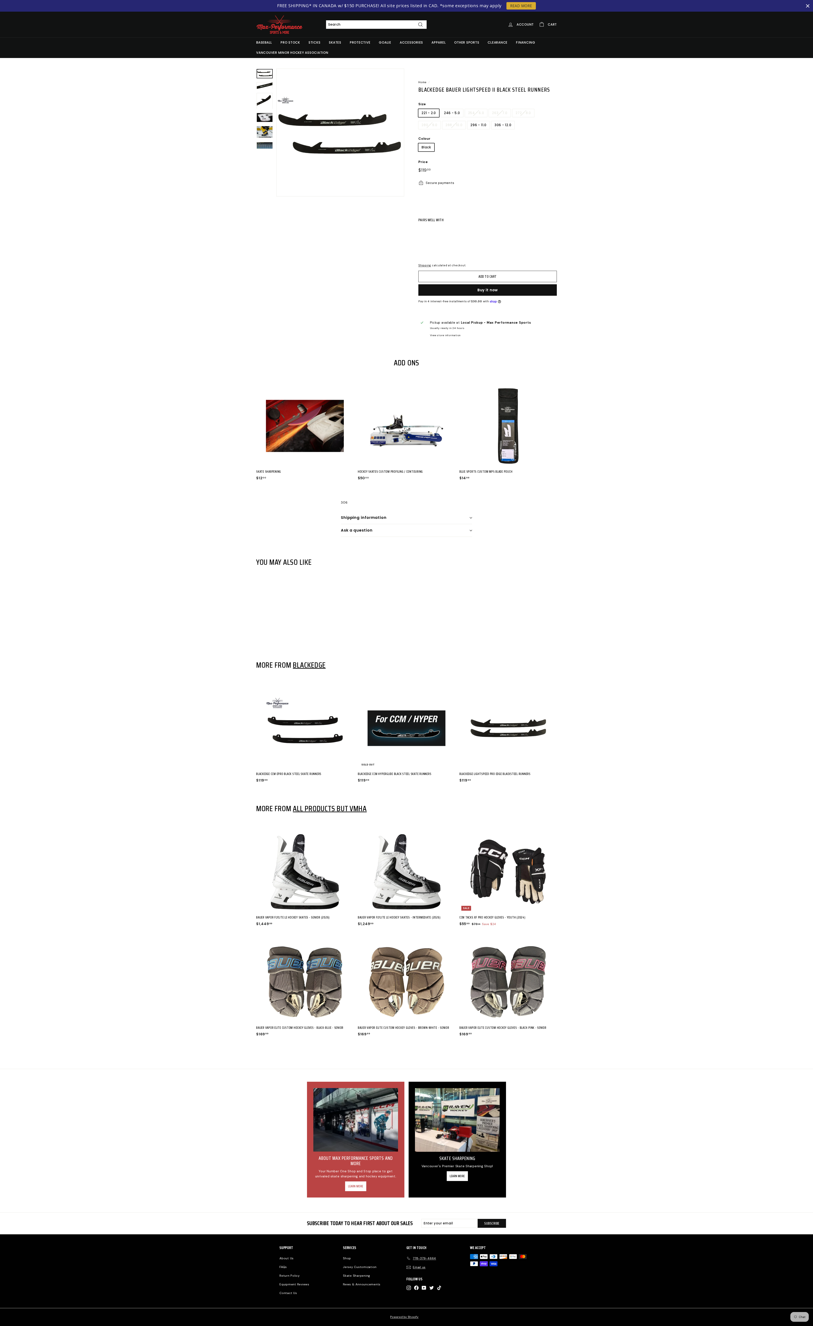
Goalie (385, 42)
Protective (360, 42)
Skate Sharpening (356, 1276)
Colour (424, 138)
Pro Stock (290, 42)
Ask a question (357, 530)
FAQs (283, 1267)
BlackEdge (309, 665)
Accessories (411, 42)
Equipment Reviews (294, 1284)
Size (422, 104)
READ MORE (521, 5)
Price (423, 162)
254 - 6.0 (476, 113)
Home (422, 82)
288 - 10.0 (454, 125)
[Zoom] (340, 132)
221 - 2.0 (429, 113)
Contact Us (288, 1293)
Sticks (314, 42)
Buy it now (487, 290)
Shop (347, 1258)
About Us (286, 1258)
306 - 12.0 (503, 125)
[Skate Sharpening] (457, 1120)
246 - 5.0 (452, 113)
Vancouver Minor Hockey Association (292, 52)
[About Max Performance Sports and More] (355, 1120)
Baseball (264, 42)
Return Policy (289, 1276)
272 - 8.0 (523, 113)
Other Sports (466, 42)
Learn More (355, 1186)
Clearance (497, 42)
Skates (335, 42)
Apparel (438, 42)
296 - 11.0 (478, 125)
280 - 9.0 (429, 125)
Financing (525, 42)
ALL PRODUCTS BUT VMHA (330, 808)
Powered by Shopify (404, 1317)
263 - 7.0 (499, 113)
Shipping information (364, 517)
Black (426, 147)
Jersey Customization (360, 1267)
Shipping (424, 265)
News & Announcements (361, 1284)
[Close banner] (808, 6)
